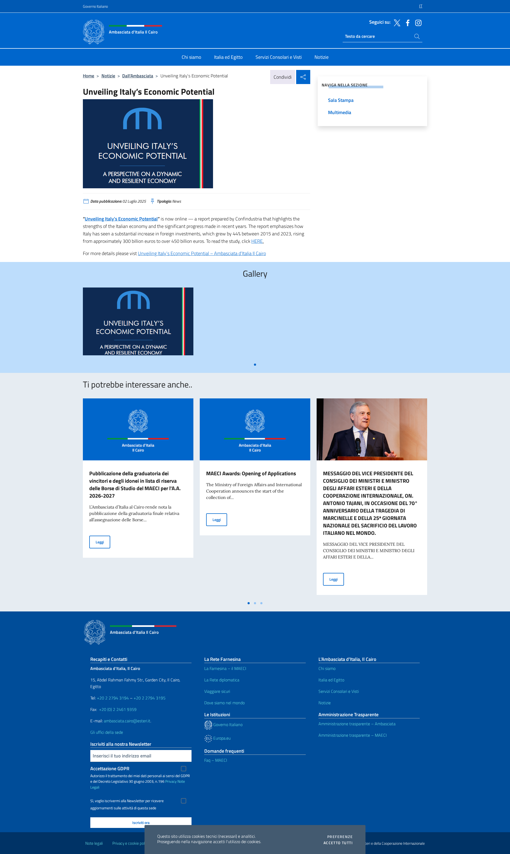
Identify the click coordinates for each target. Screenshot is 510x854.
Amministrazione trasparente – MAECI (352, 735)
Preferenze (340, 837)
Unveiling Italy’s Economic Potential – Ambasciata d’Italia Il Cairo (202, 253)
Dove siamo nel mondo (224, 702)
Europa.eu (221, 738)
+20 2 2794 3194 (113, 698)
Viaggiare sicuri (217, 691)
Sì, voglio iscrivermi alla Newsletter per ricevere (127, 801)
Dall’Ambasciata (137, 75)
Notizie (108, 75)
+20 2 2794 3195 (149, 698)
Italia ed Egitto (331, 680)
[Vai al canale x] (395, 22)
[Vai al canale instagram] (417, 22)
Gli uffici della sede (106, 732)
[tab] (255, 365)
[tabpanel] (138, 324)
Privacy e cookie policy (130, 843)
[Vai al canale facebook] (406, 22)
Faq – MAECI (215, 760)
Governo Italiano (95, 6)
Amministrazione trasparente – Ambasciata (357, 723)
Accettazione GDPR (109, 768)
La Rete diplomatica (221, 680)
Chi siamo (326, 668)
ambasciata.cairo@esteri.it (127, 721)
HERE (257, 241)
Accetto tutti (338, 843)
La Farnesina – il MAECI (225, 668)
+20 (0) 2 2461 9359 (118, 709)
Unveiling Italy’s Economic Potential (121, 218)
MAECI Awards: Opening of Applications (251, 473)
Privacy (171, 781)
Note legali (94, 843)
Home (88, 75)
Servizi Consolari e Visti (338, 691)
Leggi (103, 542)
